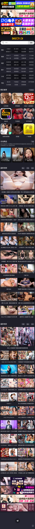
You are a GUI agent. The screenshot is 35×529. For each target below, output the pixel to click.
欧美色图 (23, 68)
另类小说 (16, 78)
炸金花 (16, 51)
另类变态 (31, 65)
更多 (32, 168)
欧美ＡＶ (23, 55)
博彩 (2, 50)
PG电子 (8, 49)
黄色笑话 (23, 78)
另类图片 (31, 71)
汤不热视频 (31, 82)
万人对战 (23, 49)
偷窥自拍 (8, 68)
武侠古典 (31, 75)
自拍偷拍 (16, 55)
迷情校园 (8, 78)
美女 (23, 168)
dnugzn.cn (17, 38)
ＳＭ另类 (31, 58)
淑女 (28, 324)
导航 (2, 83)
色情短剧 (23, 84)
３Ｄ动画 (31, 55)
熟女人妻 (8, 58)
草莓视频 (23, 82)
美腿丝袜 (8, 71)
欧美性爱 (31, 62)
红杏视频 (8, 84)
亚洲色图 (16, 68)
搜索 (31, 42)
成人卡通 (23, 62)
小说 (2, 76)
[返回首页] (33, 525)
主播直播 (23, 58)
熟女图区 (23, 71)
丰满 (23, 324)
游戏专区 (31, 49)
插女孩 (8, 82)
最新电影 (3, 324)
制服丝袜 (8, 65)
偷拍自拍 (16, 62)
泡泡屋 (16, 84)
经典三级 (16, 65)
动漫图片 (31, 68)
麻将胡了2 (8, 51)
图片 (2, 70)
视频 (2, 57)
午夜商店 (16, 82)
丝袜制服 (16, 58)
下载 (32, 141)
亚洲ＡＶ (8, 55)
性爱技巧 (31, 78)
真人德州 (16, 49)
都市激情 (8, 75)
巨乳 (28, 168)
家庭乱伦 (16, 75)
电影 (2, 63)
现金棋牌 (23, 51)
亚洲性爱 (8, 62)
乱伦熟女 (23, 65)
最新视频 (3, 168)
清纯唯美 (16, 71)
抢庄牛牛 (31, 51)
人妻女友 (23, 75)
